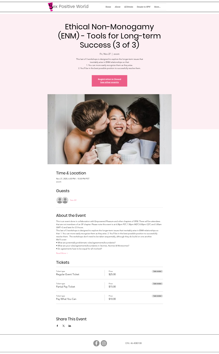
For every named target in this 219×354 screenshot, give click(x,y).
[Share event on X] (63, 326)
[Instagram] (104, 343)
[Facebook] (96, 343)
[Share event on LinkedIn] (70, 326)
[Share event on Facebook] (57, 326)
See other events (109, 82)
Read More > (62, 253)
